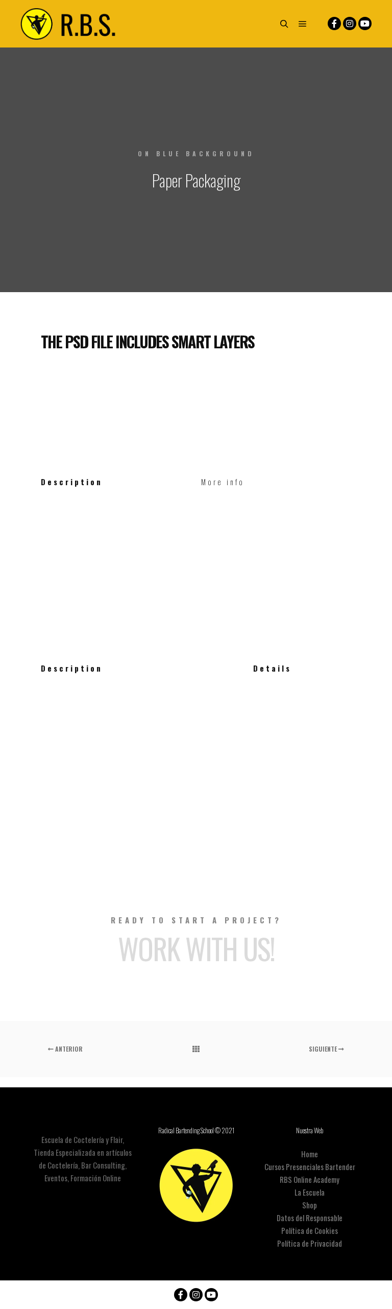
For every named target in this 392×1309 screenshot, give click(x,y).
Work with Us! (196, 948)
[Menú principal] (302, 24)
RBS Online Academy (309, 1179)
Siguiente (323, 1048)
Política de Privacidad (309, 1243)
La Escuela (310, 1192)
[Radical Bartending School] (71, 23)
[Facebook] (334, 23)
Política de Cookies (309, 1230)
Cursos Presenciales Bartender (309, 1166)
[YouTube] (365, 23)
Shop (309, 1204)
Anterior (68, 1048)
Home (309, 1153)
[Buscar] (284, 24)
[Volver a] (196, 1049)
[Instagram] (349, 23)
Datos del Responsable (309, 1217)
